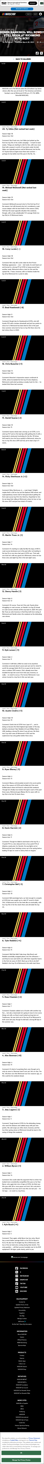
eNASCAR (22, 1414)
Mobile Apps (22, 1361)
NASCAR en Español (22, 1403)
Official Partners (22, 1340)
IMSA (22, 1406)
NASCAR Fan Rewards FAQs (22, 1393)
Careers (22, 1337)
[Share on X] (41, 54)
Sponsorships (22, 1345)
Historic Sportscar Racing (22, 1425)
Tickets (28, 14)
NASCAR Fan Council (22, 1387)
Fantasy (22, 1355)
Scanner (22, 1358)
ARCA (22, 1409)
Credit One (22, 1422)
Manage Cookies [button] (22, 1318)
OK (21, 1453)
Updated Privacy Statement (22, 1307)
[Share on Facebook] (37, 54)
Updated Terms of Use (22, 1305)
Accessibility (22, 1310)
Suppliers (22, 1313)
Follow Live (22, 1364)
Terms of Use (33, 1440)
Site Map (22, 1316)
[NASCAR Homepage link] (22, 1255)
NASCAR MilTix (22, 1382)
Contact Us (22, 1302)
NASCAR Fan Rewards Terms (22, 1390)
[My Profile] (40, 14)
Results (32, 3)
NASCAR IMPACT (22, 1379)
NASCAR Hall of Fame (22, 1420)
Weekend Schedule (22, 9)
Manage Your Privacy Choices (21, 1460)
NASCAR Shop (22, 1369)
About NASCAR (22, 1334)
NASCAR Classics (22, 1366)
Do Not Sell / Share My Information (22, 1324)
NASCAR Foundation (22, 1385)
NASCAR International (22, 1417)
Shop (35, 14)
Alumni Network (22, 1428)
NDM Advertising (22, 1342)
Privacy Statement (34, 1438)
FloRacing (22, 1411)
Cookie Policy (14, 1440)
